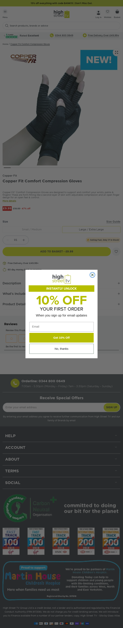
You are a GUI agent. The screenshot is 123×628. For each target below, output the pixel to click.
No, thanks (61, 348)
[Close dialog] (92, 274)
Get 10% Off (61, 337)
